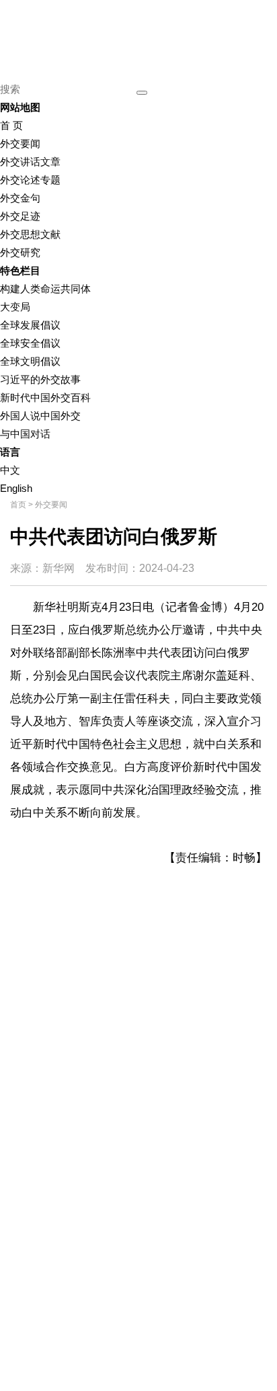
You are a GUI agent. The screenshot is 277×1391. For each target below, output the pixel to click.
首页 (18, 504)
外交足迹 (20, 216)
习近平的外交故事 (40, 379)
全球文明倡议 (30, 361)
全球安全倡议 (30, 343)
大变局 (15, 306)
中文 (10, 470)
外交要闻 (20, 143)
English (16, 488)
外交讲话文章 (30, 161)
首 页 (11, 125)
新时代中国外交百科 (45, 397)
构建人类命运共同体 (45, 288)
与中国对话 (25, 433)
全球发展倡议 (30, 325)
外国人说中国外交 (40, 415)
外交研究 (20, 252)
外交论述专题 (30, 179)
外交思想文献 (30, 234)
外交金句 (20, 198)
